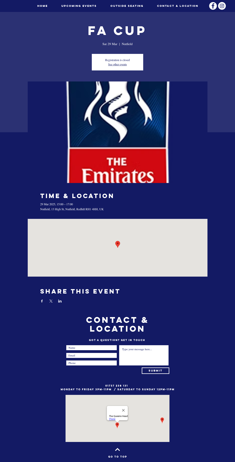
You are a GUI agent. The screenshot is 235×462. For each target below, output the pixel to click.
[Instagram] (222, 6)
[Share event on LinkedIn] (60, 301)
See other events (117, 64)
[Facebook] (213, 6)
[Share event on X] (51, 301)
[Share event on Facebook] (42, 301)
